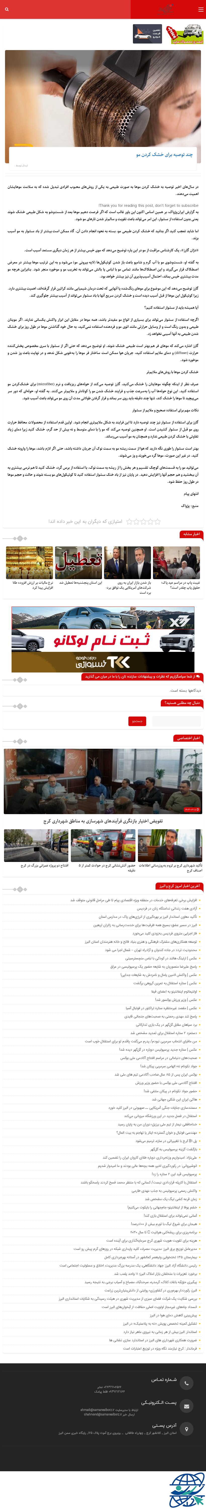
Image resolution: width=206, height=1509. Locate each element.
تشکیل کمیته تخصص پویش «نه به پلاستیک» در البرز (160, 1324)
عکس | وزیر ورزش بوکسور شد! (176, 1000)
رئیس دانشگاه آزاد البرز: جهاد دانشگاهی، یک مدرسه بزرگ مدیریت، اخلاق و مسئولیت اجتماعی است (128, 1266)
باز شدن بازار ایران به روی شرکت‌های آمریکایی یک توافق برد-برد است (128, 587)
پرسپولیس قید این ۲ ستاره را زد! (174, 1174)
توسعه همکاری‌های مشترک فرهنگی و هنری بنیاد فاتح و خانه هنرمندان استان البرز (140, 942)
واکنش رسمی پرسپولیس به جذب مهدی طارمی (164, 1191)
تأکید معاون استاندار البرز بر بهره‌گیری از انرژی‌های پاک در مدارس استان (148, 917)
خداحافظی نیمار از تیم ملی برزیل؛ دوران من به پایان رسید (157, 1125)
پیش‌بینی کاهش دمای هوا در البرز (173, 1316)
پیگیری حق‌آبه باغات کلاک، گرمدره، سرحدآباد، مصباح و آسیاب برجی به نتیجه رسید (141, 1282)
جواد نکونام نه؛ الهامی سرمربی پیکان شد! (168, 1066)
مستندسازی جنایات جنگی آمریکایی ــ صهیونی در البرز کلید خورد (152, 1108)
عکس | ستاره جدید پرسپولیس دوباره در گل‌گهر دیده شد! (158, 1050)
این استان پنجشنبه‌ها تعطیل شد (80, 582)
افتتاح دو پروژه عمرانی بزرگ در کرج (44, 865)
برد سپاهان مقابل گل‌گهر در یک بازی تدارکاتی (166, 1025)
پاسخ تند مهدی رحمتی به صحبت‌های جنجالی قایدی (160, 1017)
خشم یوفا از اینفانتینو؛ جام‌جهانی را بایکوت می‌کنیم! (162, 1208)
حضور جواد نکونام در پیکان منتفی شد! (170, 1091)
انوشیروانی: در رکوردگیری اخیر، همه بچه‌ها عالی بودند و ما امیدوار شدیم (147, 1166)
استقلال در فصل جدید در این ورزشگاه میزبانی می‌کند (160, 1116)
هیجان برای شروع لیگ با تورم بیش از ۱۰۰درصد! (164, 1224)
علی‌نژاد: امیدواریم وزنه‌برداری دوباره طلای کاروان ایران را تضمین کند (150, 1158)
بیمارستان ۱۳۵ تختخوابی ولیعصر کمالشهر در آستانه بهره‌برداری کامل (151, 1257)
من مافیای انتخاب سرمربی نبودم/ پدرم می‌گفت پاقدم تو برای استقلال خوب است (141, 1042)
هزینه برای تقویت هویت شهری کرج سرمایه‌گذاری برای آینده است (151, 1241)
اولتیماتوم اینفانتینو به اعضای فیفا (174, 992)
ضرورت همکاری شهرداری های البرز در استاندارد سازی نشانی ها (153, 1340)
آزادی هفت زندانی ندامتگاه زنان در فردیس (167, 909)
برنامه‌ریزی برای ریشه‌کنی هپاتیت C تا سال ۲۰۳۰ (163, 1232)
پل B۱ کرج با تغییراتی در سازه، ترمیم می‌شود (166, 1141)
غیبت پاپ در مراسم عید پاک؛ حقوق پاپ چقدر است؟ (180, 585)
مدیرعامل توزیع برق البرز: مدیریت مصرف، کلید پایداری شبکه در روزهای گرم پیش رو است (135, 1249)
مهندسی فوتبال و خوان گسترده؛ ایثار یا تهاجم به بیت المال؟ (157, 1133)
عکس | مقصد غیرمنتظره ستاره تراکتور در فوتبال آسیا (161, 1008)
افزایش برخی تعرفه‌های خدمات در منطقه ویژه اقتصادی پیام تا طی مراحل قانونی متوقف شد (133, 900)
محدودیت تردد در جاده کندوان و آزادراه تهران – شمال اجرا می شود (151, 950)
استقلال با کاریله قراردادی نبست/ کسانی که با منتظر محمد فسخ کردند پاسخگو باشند (139, 1183)
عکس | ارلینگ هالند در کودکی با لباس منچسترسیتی (161, 959)
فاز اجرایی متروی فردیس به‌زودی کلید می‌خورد (164, 934)
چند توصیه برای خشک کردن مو (164, 154)
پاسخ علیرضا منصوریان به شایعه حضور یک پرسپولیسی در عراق (153, 967)
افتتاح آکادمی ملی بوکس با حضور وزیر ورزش (166, 1083)
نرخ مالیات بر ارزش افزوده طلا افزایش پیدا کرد (33, 585)
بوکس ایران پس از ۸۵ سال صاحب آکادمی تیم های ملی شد (156, 1075)
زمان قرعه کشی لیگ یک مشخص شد (171, 1199)
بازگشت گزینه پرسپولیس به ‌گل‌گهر (173, 1149)
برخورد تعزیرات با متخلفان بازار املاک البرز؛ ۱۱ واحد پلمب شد (155, 1274)
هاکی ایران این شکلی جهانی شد (174, 1100)
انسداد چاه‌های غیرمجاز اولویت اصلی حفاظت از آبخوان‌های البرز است (149, 1307)
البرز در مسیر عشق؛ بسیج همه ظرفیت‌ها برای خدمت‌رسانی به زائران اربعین (145, 925)
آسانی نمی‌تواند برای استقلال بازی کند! (170, 1216)
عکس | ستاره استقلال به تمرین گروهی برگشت (165, 983)
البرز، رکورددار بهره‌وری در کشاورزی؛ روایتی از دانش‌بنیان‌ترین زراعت (151, 1291)
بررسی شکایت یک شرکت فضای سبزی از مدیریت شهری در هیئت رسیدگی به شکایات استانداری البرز (128, 1299)
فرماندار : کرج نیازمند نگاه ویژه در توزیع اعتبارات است (160, 1349)
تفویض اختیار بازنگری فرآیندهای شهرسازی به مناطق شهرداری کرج (103, 821)
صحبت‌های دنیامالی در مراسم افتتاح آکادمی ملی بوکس (158, 1058)
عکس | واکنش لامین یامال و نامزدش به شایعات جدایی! (159, 975)
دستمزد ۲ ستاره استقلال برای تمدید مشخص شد (163, 1033)
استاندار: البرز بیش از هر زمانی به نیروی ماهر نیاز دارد (160, 1332)
